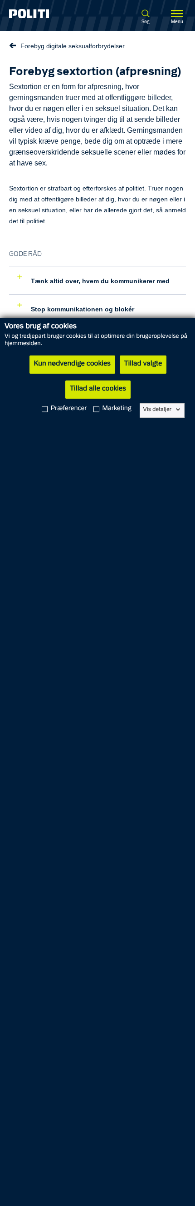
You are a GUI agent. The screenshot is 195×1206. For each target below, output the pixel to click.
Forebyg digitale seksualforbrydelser (72, 46)
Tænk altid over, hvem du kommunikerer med (99, 281)
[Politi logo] (42, 13)
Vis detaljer (157, 409)
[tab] (97, 280)
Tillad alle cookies (98, 389)
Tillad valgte (143, 364)
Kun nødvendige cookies (72, 364)
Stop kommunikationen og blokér (81, 309)
